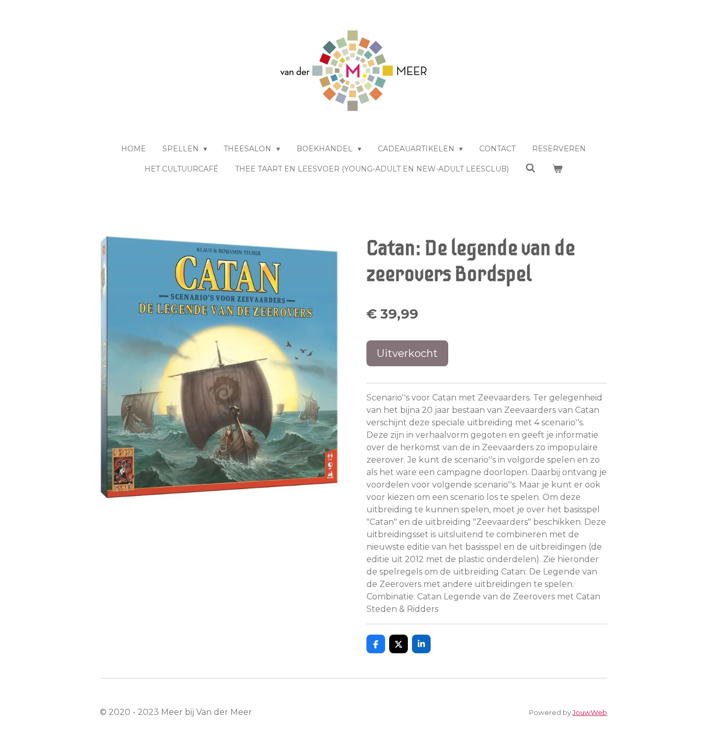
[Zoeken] (530, 168)
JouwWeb (589, 712)
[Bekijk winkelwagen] (557, 169)
